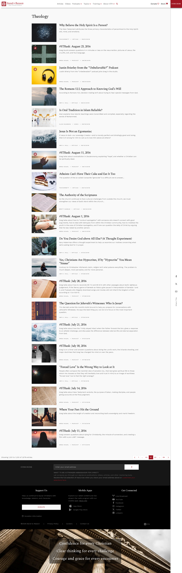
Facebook (119, 503)
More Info (83, 501)
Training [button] (96, 4)
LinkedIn (119, 513)
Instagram (120, 506)
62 (156, 457)
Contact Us (84, 524)
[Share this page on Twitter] (176, 284)
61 (151, 457)
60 (147, 457)
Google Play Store (80, 510)
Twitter (118, 510)
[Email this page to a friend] (176, 292)
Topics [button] (86, 4)
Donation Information (33, 516)
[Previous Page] (134, 457)
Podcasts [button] (76, 4)
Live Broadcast (122, 496)
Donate (41, 507)
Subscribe (176, 4)
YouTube (119, 499)
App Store (77, 506)
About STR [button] (108, 4)
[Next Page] (168, 457)
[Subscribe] (131, 467)
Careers (69, 524)
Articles (60, 4)
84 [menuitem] (164, 457)
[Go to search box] (117, 4)
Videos (68, 4)
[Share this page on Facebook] (176, 276)
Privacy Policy (52, 524)
